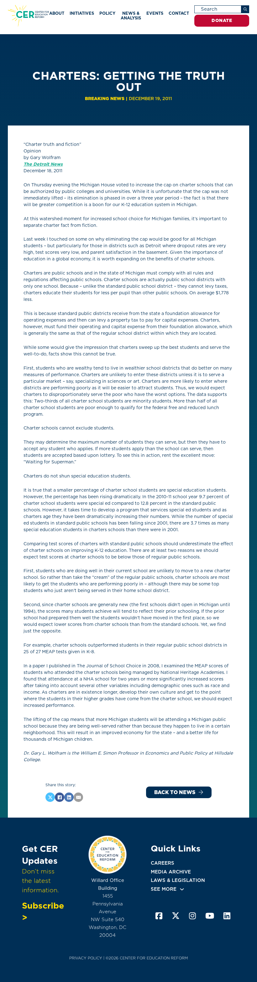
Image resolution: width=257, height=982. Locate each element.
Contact (179, 13)
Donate (222, 20)
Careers (162, 863)
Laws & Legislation (178, 880)
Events (154, 13)
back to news (174, 792)
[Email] (78, 797)
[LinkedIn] (69, 797)
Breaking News (104, 98)
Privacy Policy (85, 958)
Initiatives (82, 13)
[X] (50, 797)
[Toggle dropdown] (182, 889)
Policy (107, 13)
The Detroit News (43, 164)
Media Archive (171, 872)
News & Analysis (131, 15)
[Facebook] (59, 797)
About (56, 13)
